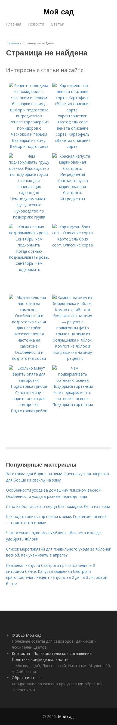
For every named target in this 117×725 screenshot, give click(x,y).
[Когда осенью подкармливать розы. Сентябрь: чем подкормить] (29, 245)
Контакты (21, 653)
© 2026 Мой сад (26, 635)
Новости (36, 24)
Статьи (57, 24)
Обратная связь (27, 677)
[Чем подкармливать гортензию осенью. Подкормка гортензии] (72, 386)
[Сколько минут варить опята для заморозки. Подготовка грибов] (29, 386)
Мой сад (59, 11)
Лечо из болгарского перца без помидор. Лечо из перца (58, 506)
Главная (13, 24)
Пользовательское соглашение (62, 653)
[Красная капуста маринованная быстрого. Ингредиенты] (72, 174)
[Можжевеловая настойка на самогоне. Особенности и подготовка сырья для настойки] (29, 327)
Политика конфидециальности (40, 659)
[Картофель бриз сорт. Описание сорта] (72, 232)
